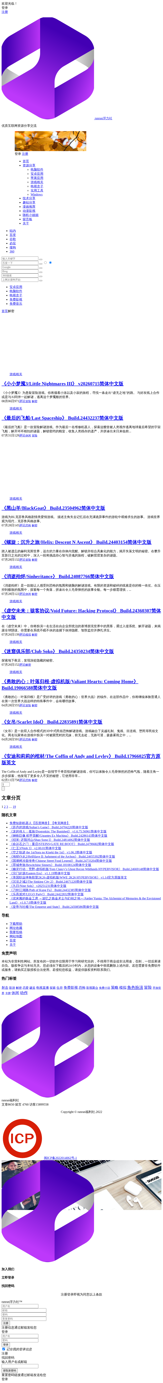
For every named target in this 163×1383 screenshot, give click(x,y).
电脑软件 (37, 169)
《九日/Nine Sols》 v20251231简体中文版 (38, 886)
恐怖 (28, 525)
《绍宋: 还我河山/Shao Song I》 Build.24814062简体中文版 (50, 839)
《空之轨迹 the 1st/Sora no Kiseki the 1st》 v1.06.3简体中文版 (51, 852)
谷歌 (13, 239)
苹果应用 (37, 178)
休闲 (28, 435)
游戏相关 (37, 182)
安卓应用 (37, 173)
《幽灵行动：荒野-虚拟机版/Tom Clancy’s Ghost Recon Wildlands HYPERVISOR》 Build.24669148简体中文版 (84, 869)
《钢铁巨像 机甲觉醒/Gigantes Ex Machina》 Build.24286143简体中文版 (58, 835)
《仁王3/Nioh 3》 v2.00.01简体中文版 (35, 848)
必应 (13, 243)
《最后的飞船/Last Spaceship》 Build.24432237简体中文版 (62, 418)
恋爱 (26, 987)
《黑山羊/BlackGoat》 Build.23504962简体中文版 (53, 508)
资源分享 (29, 165)
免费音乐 (16, 303)
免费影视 (16, 299)
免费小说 (104, 987)
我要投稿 (16, 932)
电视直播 (42, 988)
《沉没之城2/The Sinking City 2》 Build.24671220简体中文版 (51, 881)
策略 (114, 987)
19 (14, 806)
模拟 (28, 634)
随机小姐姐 (31, 215)
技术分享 (29, 198)
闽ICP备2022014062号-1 (60, 1158)
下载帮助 (16, 923)
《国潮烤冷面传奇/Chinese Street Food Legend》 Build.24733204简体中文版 (61, 860)
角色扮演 (135, 987)
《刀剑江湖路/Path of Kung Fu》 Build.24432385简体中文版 (50, 890)
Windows (37, 194)
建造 (32, 987)
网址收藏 (16, 928)
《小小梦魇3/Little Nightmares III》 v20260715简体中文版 (62, 383)
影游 (12, 987)
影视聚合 (92, 987)
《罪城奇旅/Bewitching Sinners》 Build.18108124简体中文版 (50, 865)
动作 (24, 993)
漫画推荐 (29, 206)
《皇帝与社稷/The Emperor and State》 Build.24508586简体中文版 (54, 906)
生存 (59, 987)
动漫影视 (29, 210)
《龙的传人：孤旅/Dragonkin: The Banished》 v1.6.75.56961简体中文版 (58, 831)
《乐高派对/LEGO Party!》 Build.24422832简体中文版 (47, 894)
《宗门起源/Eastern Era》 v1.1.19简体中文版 (40, 873)
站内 (13, 230)
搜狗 (13, 247)
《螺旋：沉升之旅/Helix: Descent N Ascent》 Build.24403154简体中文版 (76, 542)
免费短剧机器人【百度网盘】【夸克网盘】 (40, 823)
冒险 (28, 401)
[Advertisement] (81, 341)
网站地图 (16, 936)
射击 (5, 988)
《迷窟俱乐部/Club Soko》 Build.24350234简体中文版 (58, 651)
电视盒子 (37, 186)
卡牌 (8, 993)
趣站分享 (29, 202)
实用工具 (37, 190)
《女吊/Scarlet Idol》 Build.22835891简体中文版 (52, 721)
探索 (53, 987)
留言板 (27, 219)
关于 (26, 223)
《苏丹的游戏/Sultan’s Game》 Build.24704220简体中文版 (49, 827)
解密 (34, 401)
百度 (13, 235)
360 (12, 251)
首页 (26, 161)
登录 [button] (5, 7)
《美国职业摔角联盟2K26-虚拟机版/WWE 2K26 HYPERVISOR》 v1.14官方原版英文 (68, 877)
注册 (5, 12)
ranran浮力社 (103, 118)
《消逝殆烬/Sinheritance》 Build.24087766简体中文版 (58, 576)
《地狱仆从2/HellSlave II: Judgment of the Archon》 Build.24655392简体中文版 (62, 856)
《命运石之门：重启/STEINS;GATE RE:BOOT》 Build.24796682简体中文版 (62, 844)
